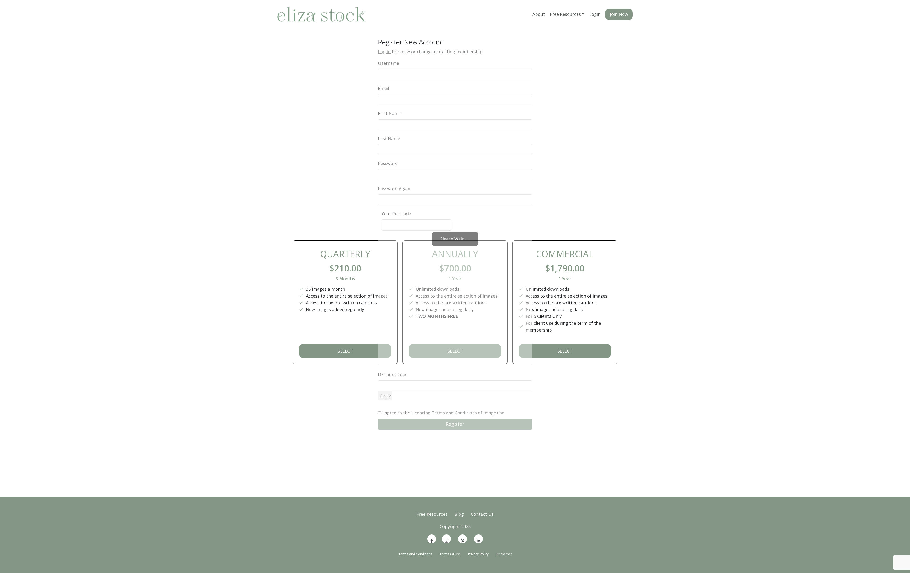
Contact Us (482, 514)
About (538, 14)
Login (595, 14)
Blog (459, 514)
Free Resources (565, 14)
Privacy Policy (478, 554)
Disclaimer (504, 554)
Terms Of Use (450, 554)
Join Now (619, 14)
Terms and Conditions (415, 554)
